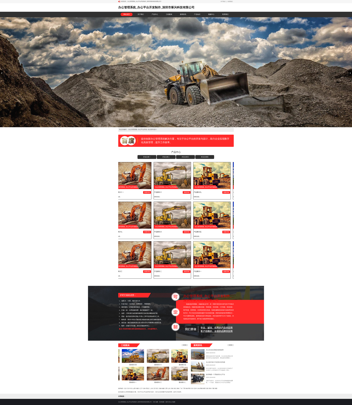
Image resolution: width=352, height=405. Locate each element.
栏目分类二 (166, 157)
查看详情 (122, 192)
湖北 (175, 388)
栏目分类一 (147, 157)
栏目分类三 (185, 157)
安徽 (160, 388)
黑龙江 (148, 388)
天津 (128, 388)
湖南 (178, 388)
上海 (151, 388)
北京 (125, 388)
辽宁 (141, 388)
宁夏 (213, 388)
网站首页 (126, 14)
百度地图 (161, 402)
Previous (1, 73)
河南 (172, 388)
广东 (180, 388)
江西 (166, 388)
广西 (183, 388)
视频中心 (211, 14)
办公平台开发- (143, 129)
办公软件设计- (152, 129)
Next (350, 73)
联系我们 (230, 1)
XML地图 (155, 402)
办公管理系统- (133, 129)
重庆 (189, 388)
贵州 (195, 388)
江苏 (154, 388)
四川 (192, 388)
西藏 (201, 388)
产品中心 (155, 14)
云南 (198, 388)
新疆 (216, 388)
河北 (131, 388)
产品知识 (197, 14)
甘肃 (207, 388)
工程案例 (169, 14)
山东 (169, 388)
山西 (134, 388)
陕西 (204, 388)
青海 (210, 388)
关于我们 (223, 1)
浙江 (157, 388)
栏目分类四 (204, 157)
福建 (163, 388)
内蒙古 (138, 388)
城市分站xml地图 (170, 402)
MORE (184, 345)
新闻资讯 (183, 14)
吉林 (144, 388)
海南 (186, 388)
